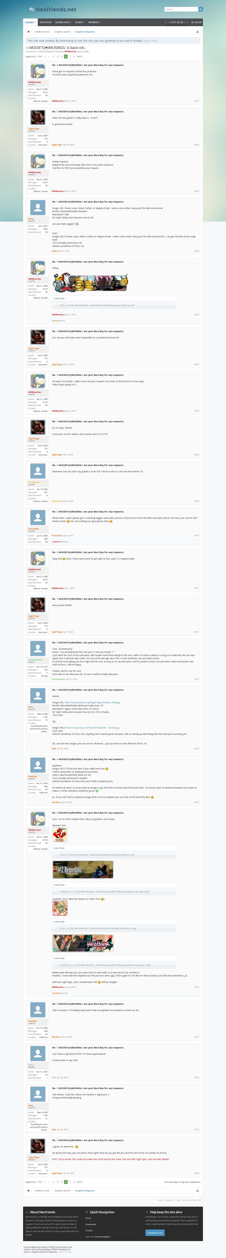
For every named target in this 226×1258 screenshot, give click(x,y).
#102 (196, 145)
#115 (196, 802)
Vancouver (43, 145)
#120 (196, 1173)
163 (46, 669)
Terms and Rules (189, 1200)
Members (93, 22)
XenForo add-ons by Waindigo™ (38, 1249)
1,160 (45, 717)
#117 (196, 1037)
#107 (196, 411)
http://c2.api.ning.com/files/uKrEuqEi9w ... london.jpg (92, 727)
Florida (44, 676)
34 (46, 1074)
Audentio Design (64, 1252)
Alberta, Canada (40, 101)
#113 (196, 679)
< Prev (39, 56)
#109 (196, 501)
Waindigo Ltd (64, 1249)
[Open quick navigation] (197, 32)
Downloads (62, 22)
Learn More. (151, 40)
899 (46, 786)
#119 (196, 1129)
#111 (196, 588)
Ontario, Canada (40, 501)
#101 (196, 101)
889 (46, 539)
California (43, 792)
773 (46, 138)
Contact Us (169, 1200)
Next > (80, 56)
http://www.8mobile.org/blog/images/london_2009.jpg (92, 702)
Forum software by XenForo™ (48, 1247)
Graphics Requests (46, 51)
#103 (196, 191)
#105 (196, 314)
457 (46, 492)
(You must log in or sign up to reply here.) (182, 1182)
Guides (79, 22)
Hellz (31, 1064)
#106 (196, 364)
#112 (196, 632)
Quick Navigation (102, 1236)
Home (160, 1200)
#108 (196, 454)
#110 (196, 535)
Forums (29, 22)
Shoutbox (46, 22)
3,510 (45, 92)
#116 (196, 987)
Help (178, 1200)
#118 (196, 1077)
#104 (196, 251)
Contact (89, 1230)
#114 (196, 748)
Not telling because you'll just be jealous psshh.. (39, 729)
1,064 (45, 229)
